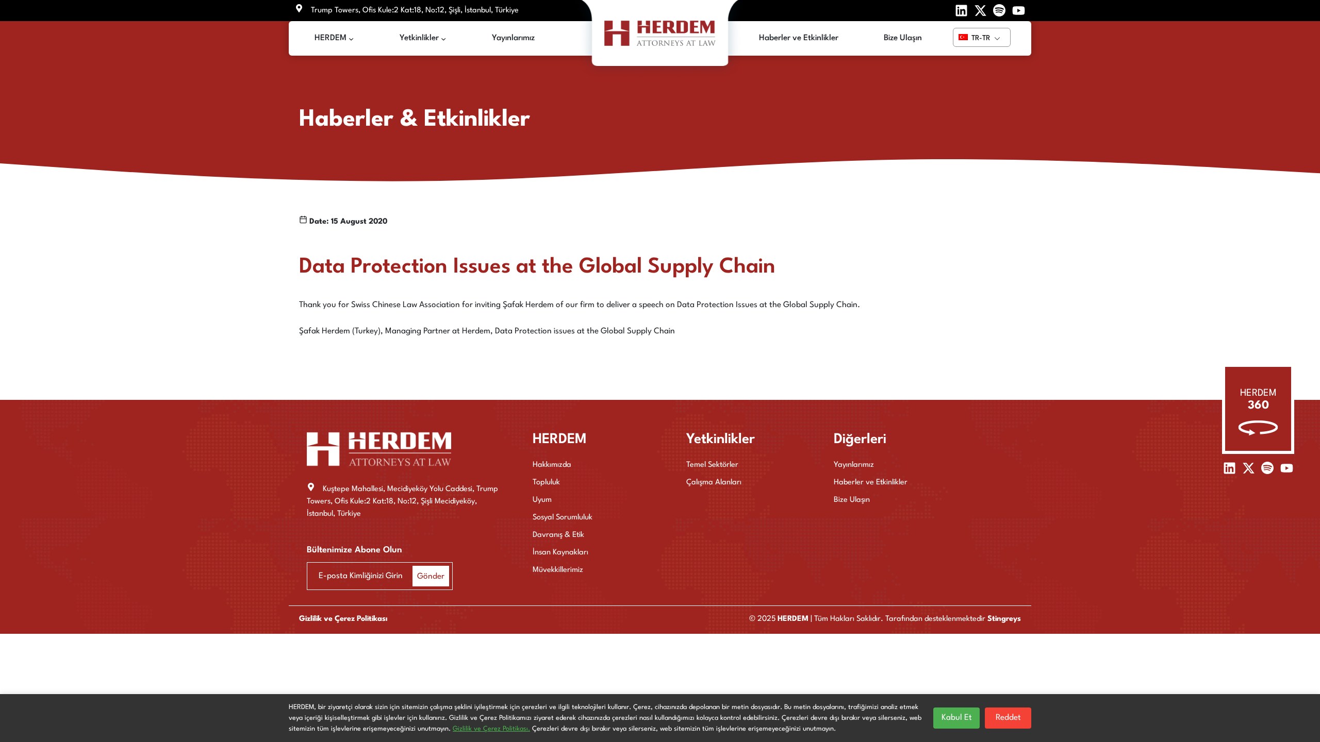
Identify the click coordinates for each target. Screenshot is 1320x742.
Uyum (542, 500)
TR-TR (979, 38)
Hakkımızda (552, 465)
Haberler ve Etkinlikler (871, 482)
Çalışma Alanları (713, 482)
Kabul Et (957, 718)
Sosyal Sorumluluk (562, 517)
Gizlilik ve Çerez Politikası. (491, 729)
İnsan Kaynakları (560, 552)
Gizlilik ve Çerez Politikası (343, 619)
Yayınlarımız (854, 465)
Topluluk (546, 482)
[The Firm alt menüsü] (351, 38)
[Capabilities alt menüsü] (443, 38)
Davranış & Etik (558, 535)
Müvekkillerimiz (558, 570)
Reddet (1008, 718)
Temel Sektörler (712, 465)
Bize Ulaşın (852, 500)
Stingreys (1004, 619)
